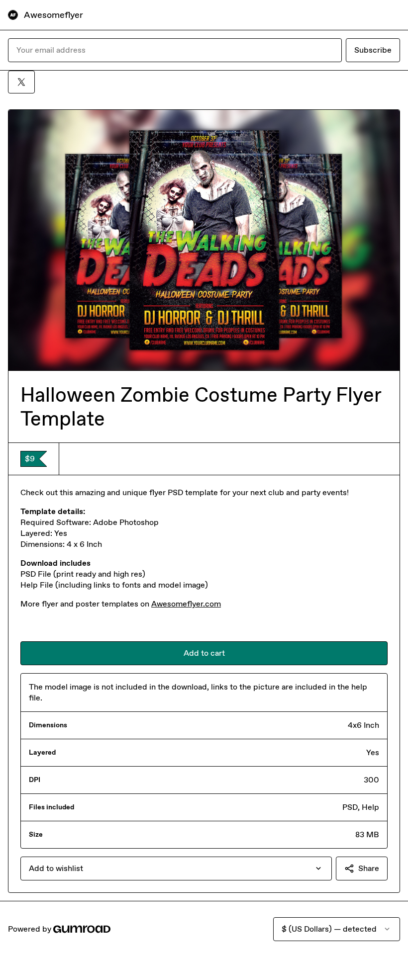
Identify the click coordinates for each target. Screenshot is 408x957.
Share (368, 868)
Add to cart (204, 653)
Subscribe (373, 50)
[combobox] (176, 868)
